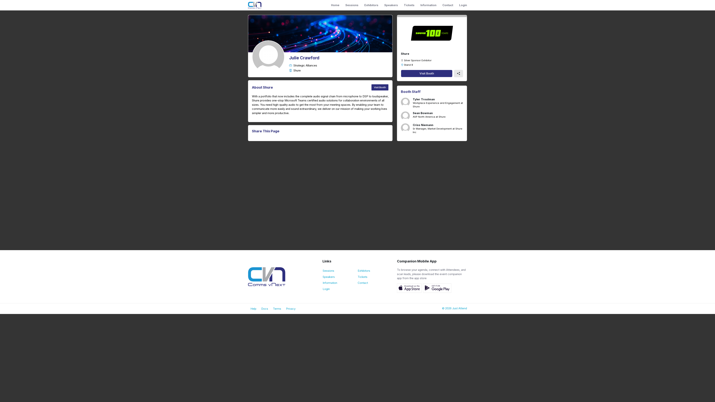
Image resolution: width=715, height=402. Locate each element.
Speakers (391, 5)
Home (335, 5)
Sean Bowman (423, 113)
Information (428, 5)
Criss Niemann (423, 125)
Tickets (409, 5)
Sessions (351, 5)
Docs (264, 308)
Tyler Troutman (424, 99)
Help (253, 308)
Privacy (290, 308)
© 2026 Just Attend (454, 308)
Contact (447, 5)
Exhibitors (371, 5)
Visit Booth (380, 87)
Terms (277, 308)
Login (463, 5)
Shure (405, 53)
